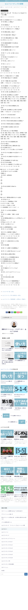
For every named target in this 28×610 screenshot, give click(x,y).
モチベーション (4, 567)
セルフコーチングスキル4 (7, 551)
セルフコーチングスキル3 (7, 548)
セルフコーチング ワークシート (8, 538)
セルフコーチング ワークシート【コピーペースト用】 (13, 525)
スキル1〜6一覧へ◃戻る (8, 291)
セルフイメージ (4, 532)
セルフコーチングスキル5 (7, 554)
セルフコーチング (5, 535)
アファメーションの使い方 (7, 514)
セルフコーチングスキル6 (7, 557)
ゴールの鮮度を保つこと (6, 522)
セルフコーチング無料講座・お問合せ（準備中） (14, 299)
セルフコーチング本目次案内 (7, 564)
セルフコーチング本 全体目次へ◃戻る (11, 295)
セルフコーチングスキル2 (7, 544)
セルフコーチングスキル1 (6, 541)
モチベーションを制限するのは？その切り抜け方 (11, 511)
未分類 (2, 570)
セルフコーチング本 (4, 10)
